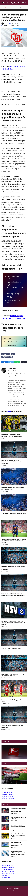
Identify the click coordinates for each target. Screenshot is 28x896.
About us (9, 888)
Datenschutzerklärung (10, 891)
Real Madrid (5, 876)
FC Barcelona (6, 878)
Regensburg (7, 357)
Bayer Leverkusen (7, 797)
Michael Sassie (9, 23)
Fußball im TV (8, 318)
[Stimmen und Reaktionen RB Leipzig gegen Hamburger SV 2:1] (14, 502)
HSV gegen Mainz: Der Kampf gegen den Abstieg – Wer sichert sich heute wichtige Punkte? (13, 622)
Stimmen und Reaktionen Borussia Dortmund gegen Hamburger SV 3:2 (11, 435)
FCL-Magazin (4, 7)
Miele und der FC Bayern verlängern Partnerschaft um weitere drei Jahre (18, 826)
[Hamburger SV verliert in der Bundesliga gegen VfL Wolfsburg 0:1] (14, 476)
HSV (13, 354)
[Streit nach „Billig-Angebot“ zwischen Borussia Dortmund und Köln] (5, 835)
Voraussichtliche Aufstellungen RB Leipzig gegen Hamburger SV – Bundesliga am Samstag (13, 540)
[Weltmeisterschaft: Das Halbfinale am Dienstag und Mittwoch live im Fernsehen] (5, 853)
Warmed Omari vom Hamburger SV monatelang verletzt (11, 649)
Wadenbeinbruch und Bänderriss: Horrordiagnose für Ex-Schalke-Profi (18, 844)
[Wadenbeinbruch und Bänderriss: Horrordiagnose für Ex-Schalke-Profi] (5, 844)
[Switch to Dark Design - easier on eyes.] (26, 2)
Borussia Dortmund (8, 795)
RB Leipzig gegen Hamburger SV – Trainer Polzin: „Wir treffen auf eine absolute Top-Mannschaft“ (13, 568)
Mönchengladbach (8, 874)
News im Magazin (16, 316)
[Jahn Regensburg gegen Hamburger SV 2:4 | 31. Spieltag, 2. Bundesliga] (14, 46)
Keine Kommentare (6, 25)
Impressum (16, 888)
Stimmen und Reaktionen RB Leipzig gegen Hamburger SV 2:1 (13, 514)
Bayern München (7, 793)
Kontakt (20, 891)
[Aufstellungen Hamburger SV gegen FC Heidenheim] (14, 714)
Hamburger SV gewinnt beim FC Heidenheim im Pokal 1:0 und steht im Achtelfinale (12, 462)
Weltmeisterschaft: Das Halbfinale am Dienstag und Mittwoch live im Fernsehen (18, 853)
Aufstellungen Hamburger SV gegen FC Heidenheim (12, 726)
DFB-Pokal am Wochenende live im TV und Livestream (18, 818)
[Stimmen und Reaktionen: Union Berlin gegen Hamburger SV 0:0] (14, 663)
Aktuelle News (12, 7)
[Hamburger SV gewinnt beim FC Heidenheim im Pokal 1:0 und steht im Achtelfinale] (14, 449)
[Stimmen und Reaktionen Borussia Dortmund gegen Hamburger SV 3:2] (14, 423)
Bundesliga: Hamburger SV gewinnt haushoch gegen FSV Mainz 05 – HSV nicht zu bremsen (13, 595)
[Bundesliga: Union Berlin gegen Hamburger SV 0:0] (14, 688)
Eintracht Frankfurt (8, 799)
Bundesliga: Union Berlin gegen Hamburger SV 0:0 (13, 700)
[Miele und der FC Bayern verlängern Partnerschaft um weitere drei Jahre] (5, 827)
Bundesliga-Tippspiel (14, 893)
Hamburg (6, 354)
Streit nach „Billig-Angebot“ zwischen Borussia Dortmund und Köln (18, 835)
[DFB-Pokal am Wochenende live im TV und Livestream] (5, 819)
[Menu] (23, 2)
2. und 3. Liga (20, 318)
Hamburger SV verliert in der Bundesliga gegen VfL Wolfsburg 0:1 (12, 488)
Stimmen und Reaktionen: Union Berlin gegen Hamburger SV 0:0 (12, 674)
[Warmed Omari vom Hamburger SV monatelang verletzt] (14, 637)
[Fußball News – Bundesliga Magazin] (10, 2)
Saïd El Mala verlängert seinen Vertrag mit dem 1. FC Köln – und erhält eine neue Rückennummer (18, 811)
